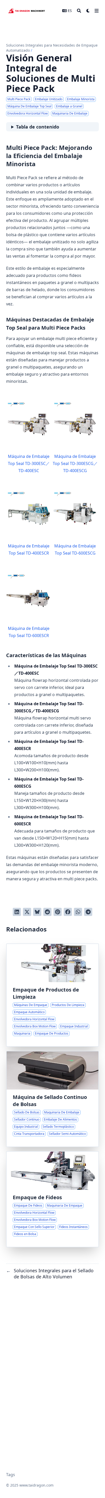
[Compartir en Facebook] (68, 912)
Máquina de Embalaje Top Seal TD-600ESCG (75, 549)
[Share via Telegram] (88, 912)
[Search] (79, 11)
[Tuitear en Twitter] (27, 912)
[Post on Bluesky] (37, 912)
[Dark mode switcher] (88, 11)
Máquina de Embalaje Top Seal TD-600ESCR (28, 632)
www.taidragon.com (36, 1485)
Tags (10, 1474)
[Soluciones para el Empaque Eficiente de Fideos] (52, 1199)
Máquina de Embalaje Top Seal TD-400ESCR (28, 549)
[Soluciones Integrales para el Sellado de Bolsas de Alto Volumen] (52, 1099)
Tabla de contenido (37, 127)
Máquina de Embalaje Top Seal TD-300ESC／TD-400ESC (29, 463)
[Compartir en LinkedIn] (17, 912)
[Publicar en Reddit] (47, 912)
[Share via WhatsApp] (78, 912)
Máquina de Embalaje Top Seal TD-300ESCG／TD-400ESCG (75, 463)
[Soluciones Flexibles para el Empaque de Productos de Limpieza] (52, 995)
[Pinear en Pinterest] (58, 912)
